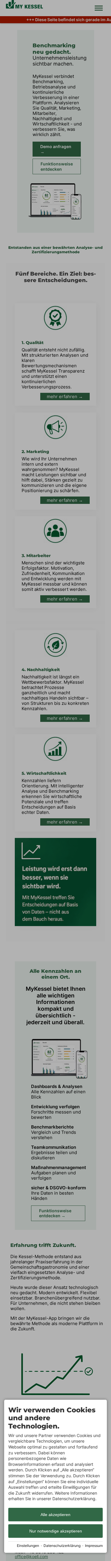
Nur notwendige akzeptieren (55, 1531)
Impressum (94, 1545)
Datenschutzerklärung (62, 1545)
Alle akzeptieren (55, 1514)
